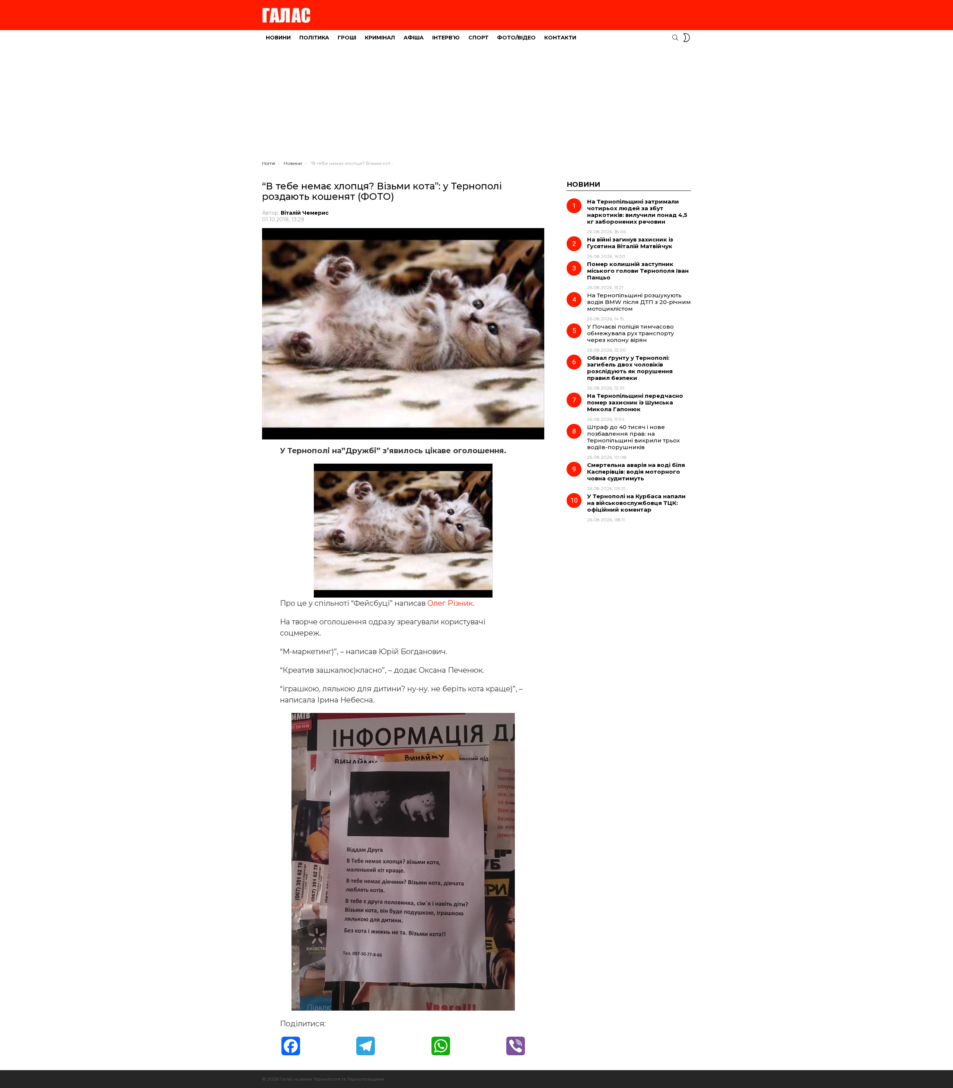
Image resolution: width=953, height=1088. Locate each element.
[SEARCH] (675, 38)
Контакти (560, 37)
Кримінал (380, 37)
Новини (278, 37)
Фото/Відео (516, 37)
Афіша (414, 37)
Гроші (347, 37)
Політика (314, 37)
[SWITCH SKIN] (686, 37)
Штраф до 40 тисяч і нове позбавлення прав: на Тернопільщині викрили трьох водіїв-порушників (633, 437)
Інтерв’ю (446, 37)
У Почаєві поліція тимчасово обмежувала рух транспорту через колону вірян (630, 333)
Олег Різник (450, 603)
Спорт (478, 37)
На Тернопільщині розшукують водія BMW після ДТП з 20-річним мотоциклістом (639, 302)
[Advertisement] (476, 104)
